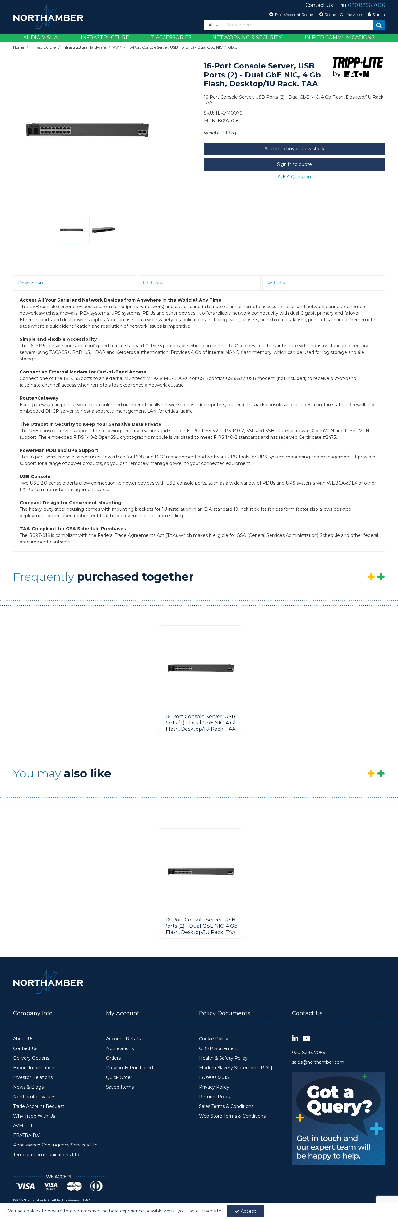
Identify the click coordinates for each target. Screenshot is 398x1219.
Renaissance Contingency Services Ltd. (56, 1145)
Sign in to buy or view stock (294, 149)
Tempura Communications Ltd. (46, 1154)
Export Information (33, 1068)
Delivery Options (31, 1058)
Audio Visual (41, 37)
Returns (276, 283)
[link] (295, 1038)
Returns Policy (215, 1096)
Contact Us (25, 1048)
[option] (87, 130)
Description (30, 283)
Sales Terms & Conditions (226, 1106)
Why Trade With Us (34, 1116)
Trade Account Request (38, 1106)
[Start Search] (379, 25)
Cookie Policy (213, 1039)
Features (152, 283)
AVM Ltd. (23, 1125)
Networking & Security (247, 37)
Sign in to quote (294, 164)
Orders (113, 1058)
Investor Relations (33, 1077)
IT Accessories (171, 37)
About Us (23, 1039)
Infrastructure (105, 37)
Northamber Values (34, 1096)
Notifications (120, 1048)
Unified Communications (338, 37)
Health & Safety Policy (223, 1058)
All (211, 25)
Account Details (123, 1039)
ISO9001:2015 (214, 1077)
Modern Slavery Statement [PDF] (235, 1068)
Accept (248, 1211)
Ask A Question (294, 177)
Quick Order (119, 1077)
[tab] (74, 283)
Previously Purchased (129, 1068)
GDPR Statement (218, 1048)
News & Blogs (28, 1087)
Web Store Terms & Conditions (232, 1116)
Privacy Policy (214, 1087)
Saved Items (120, 1087)
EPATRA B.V (26, 1135)
